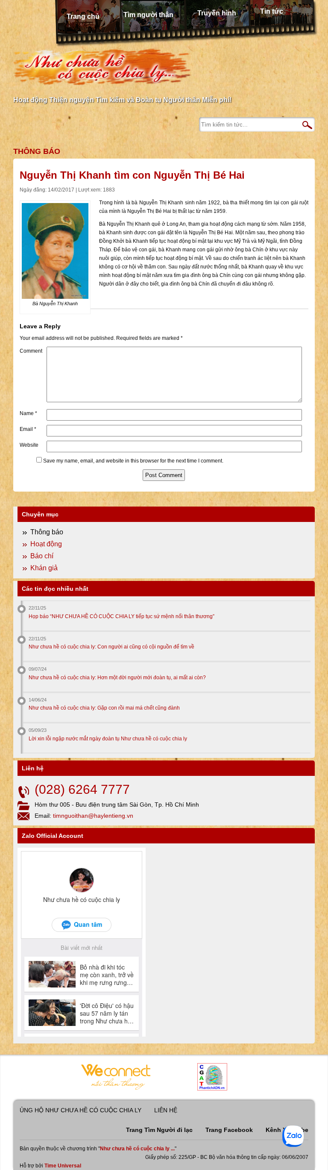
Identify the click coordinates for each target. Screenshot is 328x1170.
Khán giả (44, 568)
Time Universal (62, 1166)
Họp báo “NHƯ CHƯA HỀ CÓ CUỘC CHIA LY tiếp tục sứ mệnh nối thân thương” (121, 616)
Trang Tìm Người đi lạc (159, 1129)
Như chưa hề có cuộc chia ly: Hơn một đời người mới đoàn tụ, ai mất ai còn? (117, 678)
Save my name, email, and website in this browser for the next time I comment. (133, 461)
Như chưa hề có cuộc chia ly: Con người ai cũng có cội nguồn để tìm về (111, 647)
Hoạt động (46, 544)
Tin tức (271, 11)
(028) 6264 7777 (82, 789)
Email (28, 429)
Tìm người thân (148, 14)
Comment (31, 351)
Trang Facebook (229, 1129)
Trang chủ (83, 16)
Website (29, 445)
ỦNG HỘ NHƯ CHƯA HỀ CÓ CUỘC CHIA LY (80, 1110)
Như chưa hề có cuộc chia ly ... (137, 1149)
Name (28, 413)
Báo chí (41, 556)
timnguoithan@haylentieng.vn (93, 815)
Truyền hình (216, 13)
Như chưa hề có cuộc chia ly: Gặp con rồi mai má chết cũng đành (104, 708)
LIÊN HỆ (165, 1110)
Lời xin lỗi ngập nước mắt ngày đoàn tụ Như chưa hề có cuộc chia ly (108, 739)
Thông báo (36, 151)
